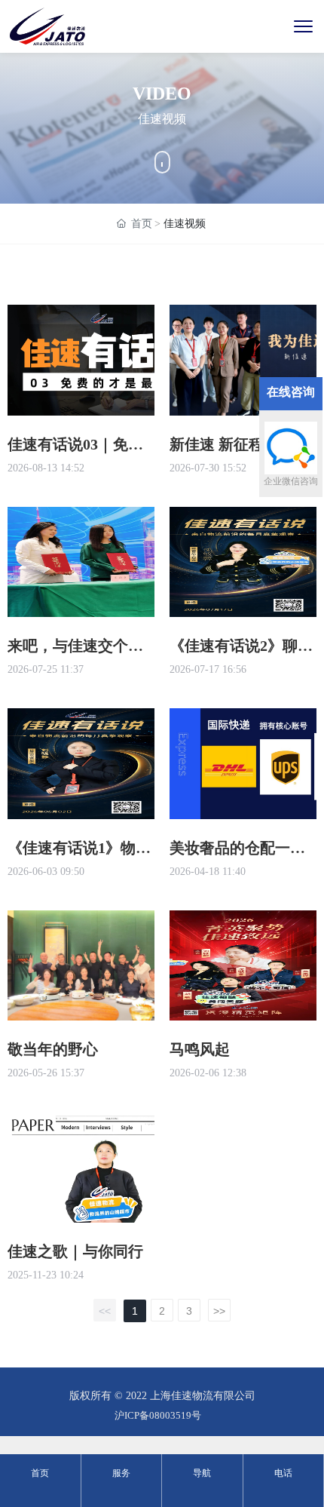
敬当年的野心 (53, 1049)
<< (105, 1311)
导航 (202, 1473)
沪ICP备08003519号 (158, 1415)
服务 (121, 1473)
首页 (40, 1473)
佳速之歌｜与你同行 (75, 1251)
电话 (283, 1473)
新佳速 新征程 (217, 444)
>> (219, 1311)
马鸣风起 (200, 1049)
